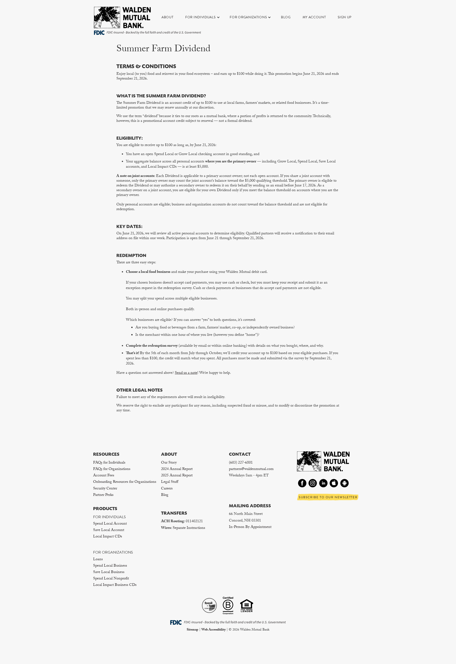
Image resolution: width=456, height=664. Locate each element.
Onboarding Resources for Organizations (124, 482)
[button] (205, 17)
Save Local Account (108, 530)
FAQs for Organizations (111, 469)
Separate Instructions (189, 528)
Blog (286, 17)
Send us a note (186, 373)
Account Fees (103, 476)
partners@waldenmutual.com (251, 469)
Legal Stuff (169, 482)
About (168, 17)
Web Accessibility (213, 630)
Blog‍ (164, 495)
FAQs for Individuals (109, 463)
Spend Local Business (110, 566)
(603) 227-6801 (241, 463)
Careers (167, 489)
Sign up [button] (345, 17)
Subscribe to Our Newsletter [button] (328, 497)
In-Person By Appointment (250, 527)
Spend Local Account (110, 524)
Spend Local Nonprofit (111, 579)
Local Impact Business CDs (115, 585)
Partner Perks (103, 495)
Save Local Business (108, 572)
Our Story (169, 463)
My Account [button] (314, 17)
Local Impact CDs (107, 537)
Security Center (105, 489)
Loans (98, 559)
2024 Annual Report (177, 469)
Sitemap (192, 630)
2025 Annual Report (177, 476)
